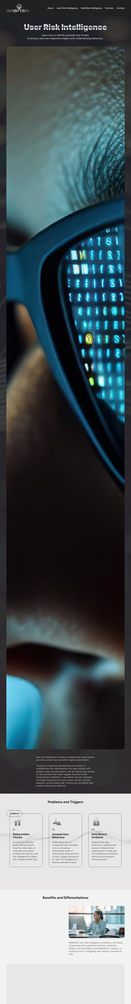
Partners (109, 8)
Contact (121, 8)
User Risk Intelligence (67, 8)
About (50, 8)
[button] (16, 813)
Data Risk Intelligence (91, 8)
